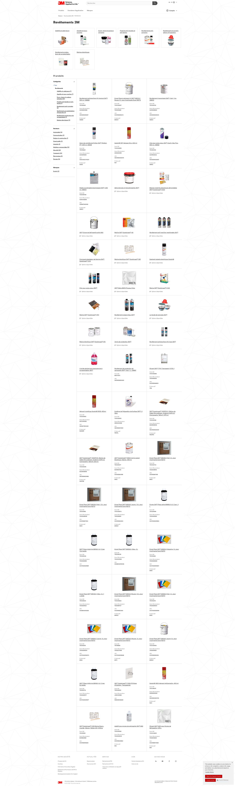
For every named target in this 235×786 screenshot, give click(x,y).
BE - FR (171, 2)
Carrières (60, 764)
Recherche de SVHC (107, 764)
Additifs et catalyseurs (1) (64, 91)
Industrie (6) (56, 144)
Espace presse (91, 761)
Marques (90, 10)
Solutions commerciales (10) (61, 147)
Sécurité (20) (57, 150)
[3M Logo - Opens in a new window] (68, 3)
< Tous (55, 85)
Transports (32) (57, 153)
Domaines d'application (75, 10)
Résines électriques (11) (63, 120)
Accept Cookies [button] (210, 780)
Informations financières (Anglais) (66, 766)
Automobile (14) (57, 132)
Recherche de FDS (107, 761)
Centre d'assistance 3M (138, 761)
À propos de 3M (62, 761)
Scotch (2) (56, 171)
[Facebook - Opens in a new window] (169, 761)
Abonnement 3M (91, 764)
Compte (172, 10)
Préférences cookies (91, 781)
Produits (61, 10)
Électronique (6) (58, 156)
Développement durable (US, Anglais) (67, 774)
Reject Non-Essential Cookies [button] (214, 776)
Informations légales (69, 781)
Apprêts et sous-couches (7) (65, 94)
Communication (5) (58, 135)
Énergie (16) (56, 159)
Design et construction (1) (60, 138)
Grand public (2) (58, 141)
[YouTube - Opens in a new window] (162, 761)
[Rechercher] (154, 3)
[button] (223, 780)
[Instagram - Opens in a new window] (175, 761)
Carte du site (135, 764)
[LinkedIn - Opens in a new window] (155, 761)
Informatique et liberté (80, 781)
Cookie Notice (209, 772)
